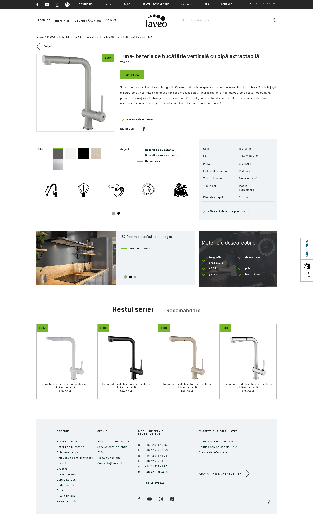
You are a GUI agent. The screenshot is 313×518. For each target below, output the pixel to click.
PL (257, 3)
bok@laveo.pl (155, 483)
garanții (214, 274)
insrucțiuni (253, 274)
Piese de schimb (68, 501)
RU (269, 3)
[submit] (275, 20)
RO (252, 3)
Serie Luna (152, 161)
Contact (226, 4)
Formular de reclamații (113, 442)
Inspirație (62, 21)
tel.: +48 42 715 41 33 (152, 461)
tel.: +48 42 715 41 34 (152, 456)
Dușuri (61, 463)
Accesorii (63, 490)
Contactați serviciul (110, 463)
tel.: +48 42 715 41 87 (152, 466)
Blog (127, 4)
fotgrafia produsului (216, 260)
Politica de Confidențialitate (218, 442)
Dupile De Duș (66, 480)
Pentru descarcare (156, 4)
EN (263, 3)
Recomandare (183, 311)
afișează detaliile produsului (228, 211)
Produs (51, 37)
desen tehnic (254, 257)
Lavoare (62, 469)
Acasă (40, 37)
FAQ (100, 452)
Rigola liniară (66, 496)
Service (111, 20)
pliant (249, 268)
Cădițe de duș (66, 485)
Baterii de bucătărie (70, 37)
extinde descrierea (140, 119)
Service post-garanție (112, 447)
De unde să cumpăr (88, 21)
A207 (212, 268)
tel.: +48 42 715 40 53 (153, 445)
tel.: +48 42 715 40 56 (153, 450)
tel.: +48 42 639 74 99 (153, 472)
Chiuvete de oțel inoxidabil (75, 458)
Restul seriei (132, 310)
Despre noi (86, 4)
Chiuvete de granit (69, 452)
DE (274, 3)
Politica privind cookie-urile (218, 447)
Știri (108, 4)
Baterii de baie (67, 442)
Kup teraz (132, 75)
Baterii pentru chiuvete (162, 155)
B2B (207, 4)
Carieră (187, 4)
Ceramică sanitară (69, 474)
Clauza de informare (213, 452)
